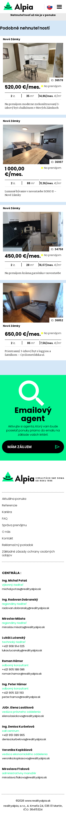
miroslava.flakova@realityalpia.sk (24, 777)
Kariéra (7, 512)
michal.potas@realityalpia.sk (21, 589)
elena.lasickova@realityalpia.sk (23, 716)
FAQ (5, 518)
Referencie (9, 505)
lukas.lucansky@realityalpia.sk (22, 650)
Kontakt (7, 538)
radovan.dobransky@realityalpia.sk (25, 608)
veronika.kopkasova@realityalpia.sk (26, 758)
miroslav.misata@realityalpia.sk (23, 627)
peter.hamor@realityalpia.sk (21, 697)
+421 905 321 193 (13, 693)
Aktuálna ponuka (14, 499)
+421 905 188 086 (13, 669)
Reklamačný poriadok (17, 545)
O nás (6, 532)
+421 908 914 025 (13, 646)
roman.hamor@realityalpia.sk (22, 674)
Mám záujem (20, 446)
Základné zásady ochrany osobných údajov (28, 553)
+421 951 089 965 (13, 735)
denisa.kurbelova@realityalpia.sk (24, 739)
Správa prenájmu (14, 525)
